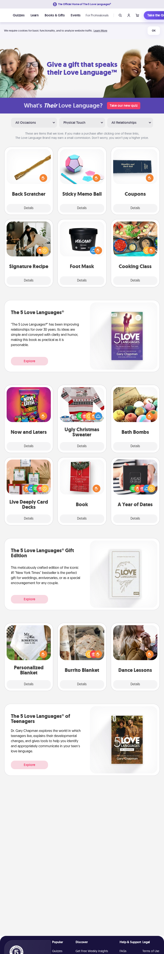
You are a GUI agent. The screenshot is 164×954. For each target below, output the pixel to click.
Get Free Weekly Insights (92, 951)
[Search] (120, 15)
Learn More (100, 30)
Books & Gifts (55, 15)
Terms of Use (150, 951)
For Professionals (97, 15)
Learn (35, 15)
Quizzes (19, 15)
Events (76, 15)
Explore (29, 361)
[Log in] (129, 15)
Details (29, 208)
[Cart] (137, 15)
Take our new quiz (124, 105)
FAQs (123, 951)
